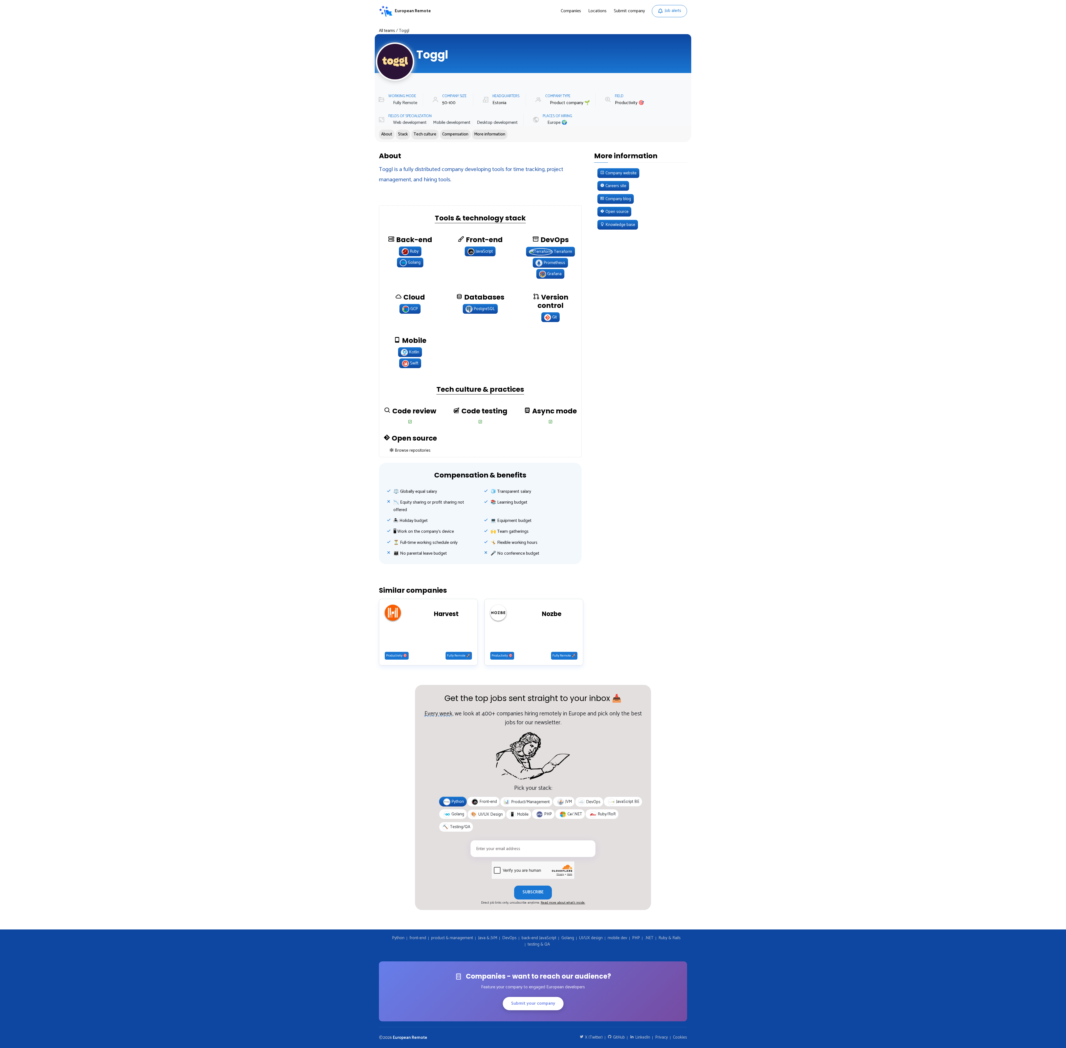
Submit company (629, 11)
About (386, 134)
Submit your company (533, 1003)
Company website (620, 173)
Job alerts (673, 10)
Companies (571, 11)
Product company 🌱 (570, 103)
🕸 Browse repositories (410, 450)
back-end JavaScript (539, 938)
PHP (636, 938)
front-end (417, 938)
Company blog (617, 198)
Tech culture (425, 134)
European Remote (410, 1037)
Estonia (499, 103)
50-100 (449, 103)
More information (489, 134)
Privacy (661, 1037)
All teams (387, 30)
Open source (616, 211)
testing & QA (539, 944)
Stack (403, 134)
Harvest (446, 614)
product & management (452, 938)
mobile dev (617, 938)
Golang (567, 938)
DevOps (509, 938)
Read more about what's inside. (563, 902)
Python (398, 938)
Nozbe (551, 614)
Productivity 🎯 (629, 103)
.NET (649, 938)
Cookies (680, 1037)
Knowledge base (619, 224)
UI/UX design (591, 938)
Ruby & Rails (669, 938)
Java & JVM (487, 938)
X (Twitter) (593, 1037)
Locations (597, 11)
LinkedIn (642, 1037)
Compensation (455, 134)
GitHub (618, 1037)
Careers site (615, 185)
